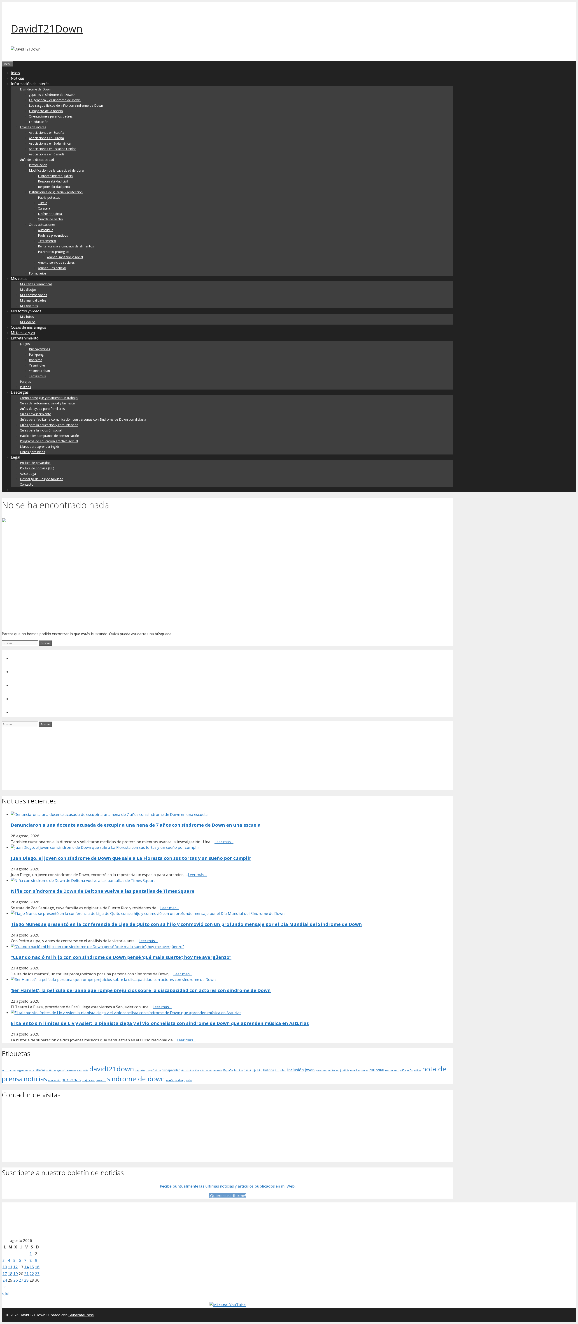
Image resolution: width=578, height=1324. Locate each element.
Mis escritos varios (33, 295)
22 (32, 1273)
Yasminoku (37, 365)
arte (32, 1070)
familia (238, 1070)
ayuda (60, 1070)
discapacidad (171, 1070)
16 (37, 1266)
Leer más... (223, 841)
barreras (70, 1070)
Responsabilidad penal (54, 187)
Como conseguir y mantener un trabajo (49, 398)
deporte (140, 1070)
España (228, 1070)
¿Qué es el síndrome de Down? (52, 94)
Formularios (38, 273)
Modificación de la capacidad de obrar (56, 170)
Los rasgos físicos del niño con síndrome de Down (66, 105)
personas (71, 1080)
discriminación (190, 1070)
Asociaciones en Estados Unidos (52, 149)
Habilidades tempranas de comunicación (49, 436)
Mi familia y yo (23, 332)
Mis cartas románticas (36, 284)
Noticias (18, 78)
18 (10, 1273)
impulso (280, 1070)
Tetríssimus (37, 376)
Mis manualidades (33, 300)
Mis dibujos (28, 289)
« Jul (5, 1293)
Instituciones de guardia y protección (56, 192)
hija (254, 1070)
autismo (51, 1070)
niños (417, 1070)
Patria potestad (49, 197)
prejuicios (88, 1080)
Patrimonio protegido (53, 251)
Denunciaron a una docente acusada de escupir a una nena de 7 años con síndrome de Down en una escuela (136, 825)
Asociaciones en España (46, 132)
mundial (376, 1070)
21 (26, 1273)
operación (54, 1080)
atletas (40, 1070)
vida (189, 1080)
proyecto (101, 1080)
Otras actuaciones (42, 224)
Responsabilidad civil (53, 181)
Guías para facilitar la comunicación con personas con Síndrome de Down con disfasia (83, 419)
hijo (259, 1070)
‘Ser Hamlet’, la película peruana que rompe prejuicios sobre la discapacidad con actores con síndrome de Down (141, 990)
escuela (217, 1070)
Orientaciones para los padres (51, 116)
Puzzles (25, 387)
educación (206, 1070)
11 (10, 1266)
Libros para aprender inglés (40, 446)
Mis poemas (29, 306)
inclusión (295, 1070)
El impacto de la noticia (46, 111)
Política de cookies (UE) (37, 468)
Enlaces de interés (33, 127)
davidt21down (111, 1068)
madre (355, 1070)
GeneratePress (81, 1314)
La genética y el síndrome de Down (55, 100)
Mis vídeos (27, 322)
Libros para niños (32, 452)
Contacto (26, 484)
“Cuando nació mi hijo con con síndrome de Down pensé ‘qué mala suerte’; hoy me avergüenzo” (121, 957)
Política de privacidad (35, 463)
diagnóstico (153, 1070)
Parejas (25, 381)
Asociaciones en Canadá (47, 154)
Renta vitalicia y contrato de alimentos (66, 246)
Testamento (47, 241)
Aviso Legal (28, 473)
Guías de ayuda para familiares (42, 408)
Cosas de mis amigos (28, 327)
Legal (15, 457)
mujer (364, 1070)
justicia (344, 1070)
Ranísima (35, 360)
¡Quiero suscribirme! (227, 1195)
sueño (170, 1080)
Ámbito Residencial (52, 268)
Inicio (15, 72)
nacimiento (392, 1070)
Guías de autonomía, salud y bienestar (48, 403)
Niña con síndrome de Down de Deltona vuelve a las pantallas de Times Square (102, 891)
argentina (22, 1070)
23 (37, 1273)
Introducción (38, 165)
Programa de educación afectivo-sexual (49, 441)
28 (26, 1280)
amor (12, 1070)
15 (32, 1266)
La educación (38, 122)
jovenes (321, 1070)
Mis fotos (27, 316)
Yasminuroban (39, 371)
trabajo (180, 1080)
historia (268, 1070)
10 (4, 1266)
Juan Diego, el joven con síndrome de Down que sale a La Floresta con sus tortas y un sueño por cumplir (131, 858)
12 (15, 1266)
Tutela (42, 203)
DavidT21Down (47, 28)
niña (403, 1070)
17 (4, 1273)
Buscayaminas (39, 349)
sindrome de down (136, 1078)
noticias (35, 1078)
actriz (5, 1070)
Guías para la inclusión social (41, 430)
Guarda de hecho (50, 219)
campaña (82, 1070)
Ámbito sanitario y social (65, 257)
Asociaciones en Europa (46, 138)
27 (21, 1280)
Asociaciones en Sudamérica (50, 143)
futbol (247, 1070)
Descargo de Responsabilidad (41, 479)
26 (15, 1280)
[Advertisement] (137, 758)
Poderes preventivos (53, 235)
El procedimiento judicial (55, 176)
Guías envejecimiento (35, 414)
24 (4, 1280)
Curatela (44, 208)
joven (310, 1070)
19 (15, 1273)
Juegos (25, 343)
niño (410, 1070)
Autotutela (45, 230)
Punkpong (36, 354)
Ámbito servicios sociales (56, 262)
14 (26, 1266)
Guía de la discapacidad (37, 159)
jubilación (333, 1070)
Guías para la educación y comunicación (49, 425)
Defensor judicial (50, 214)
